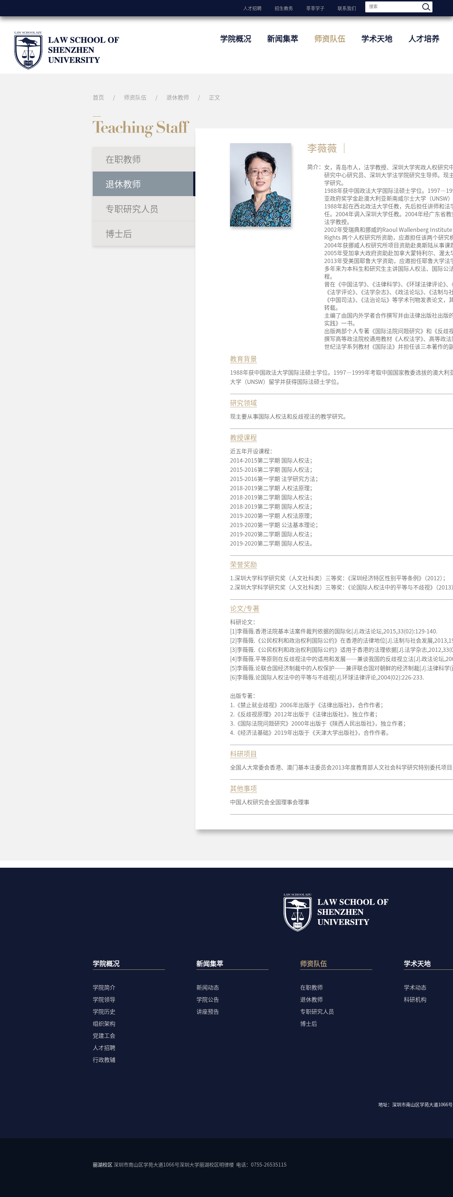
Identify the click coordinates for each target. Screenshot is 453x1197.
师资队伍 (329, 38)
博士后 (118, 233)
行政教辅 (104, 1059)
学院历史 (104, 1011)
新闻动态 (207, 987)
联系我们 (347, 7)
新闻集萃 (282, 38)
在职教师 (123, 159)
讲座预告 (207, 1011)
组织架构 (104, 1023)
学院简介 (104, 987)
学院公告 (207, 999)
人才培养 (424, 38)
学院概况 (235, 38)
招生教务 (284, 7)
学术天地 (376, 38)
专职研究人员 (132, 208)
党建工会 (104, 1035)
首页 (98, 97)
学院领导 (104, 999)
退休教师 (177, 97)
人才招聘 (252, 7)
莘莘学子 (315, 7)
